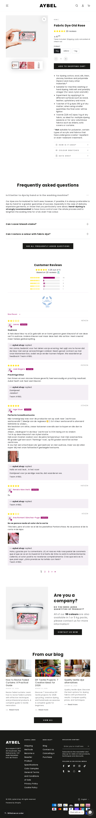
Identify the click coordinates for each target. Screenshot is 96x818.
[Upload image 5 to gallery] (38, 65)
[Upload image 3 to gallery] (30, 65)
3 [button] (48, 571)
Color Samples (31, 768)
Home (56, 19)
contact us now (68, 632)
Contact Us (48, 749)
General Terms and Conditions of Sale (31, 776)
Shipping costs (73, 39)
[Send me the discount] (88, 746)
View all (48, 720)
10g (57, 51)
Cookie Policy (30, 787)
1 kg (75, 51)
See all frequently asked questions (48, 246)
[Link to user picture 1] (13, 456)
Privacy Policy (31, 783)
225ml (66, 51)
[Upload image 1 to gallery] (15, 65)
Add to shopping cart (72, 66)
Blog (45, 745)
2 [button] (45, 571)
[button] (77, 5)
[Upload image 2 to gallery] (23, 65)
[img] (13, 321)
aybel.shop (16, 799)
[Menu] (7, 5)
